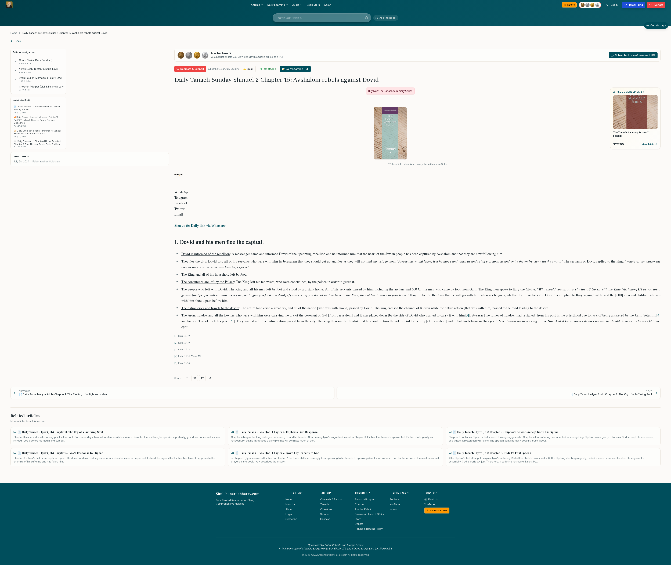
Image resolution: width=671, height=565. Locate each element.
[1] (175, 335)
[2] (175, 342)
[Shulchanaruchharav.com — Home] (9, 4)
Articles (255, 4)
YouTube (395, 504)
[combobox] (322, 17)
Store (358, 518)
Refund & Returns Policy (369, 528)
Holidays (325, 518)
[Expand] (15, 61)
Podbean (395, 499)
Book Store (313, 4)
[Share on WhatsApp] (187, 378)
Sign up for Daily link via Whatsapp (200, 225)
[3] (467, 315)
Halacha (290, 504)
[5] (231, 321)
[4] (658, 315)
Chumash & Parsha (331, 499)
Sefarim (324, 514)
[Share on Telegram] (195, 378)
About (327, 4)
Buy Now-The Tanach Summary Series (390, 91)
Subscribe (291, 518)
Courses (360, 504)
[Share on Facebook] (210, 378)
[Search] (366, 18)
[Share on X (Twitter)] (202, 378)
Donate (359, 523)
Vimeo (393, 509)
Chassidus (326, 509)
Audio (295, 4)
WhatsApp (270, 68)
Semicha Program (365, 499)
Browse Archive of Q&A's (369, 514)
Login (289, 514)
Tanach (324, 504)
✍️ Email (248, 68)
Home (13, 32)
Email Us (433, 499)
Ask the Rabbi (363, 509)
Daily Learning (276, 4)
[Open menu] (17, 5)
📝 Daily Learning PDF (295, 68)
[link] (65, 33)
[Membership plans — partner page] (590, 5)
